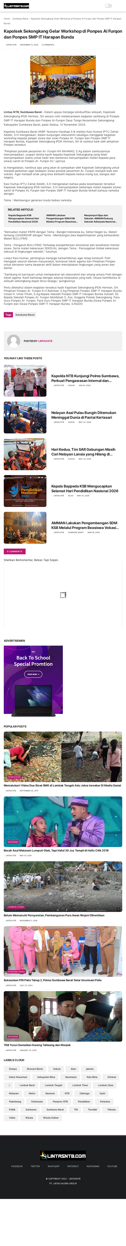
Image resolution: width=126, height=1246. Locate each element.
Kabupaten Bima (46, 1077)
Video (12, 1117)
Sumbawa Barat (20, 18)
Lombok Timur (80, 1085)
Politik (12, 1109)
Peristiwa (105, 1101)
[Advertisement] (63, 1222)
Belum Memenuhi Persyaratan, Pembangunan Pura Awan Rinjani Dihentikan (54, 915)
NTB (67, 1093)
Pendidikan (14, 777)
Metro (32, 1093)
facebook (17, 1166)
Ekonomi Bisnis (35, 1068)
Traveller (92, 1109)
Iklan (70, 496)
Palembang (15, 1101)
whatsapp (53, 1166)
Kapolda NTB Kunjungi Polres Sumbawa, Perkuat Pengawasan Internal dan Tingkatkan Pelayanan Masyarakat (85, 378)
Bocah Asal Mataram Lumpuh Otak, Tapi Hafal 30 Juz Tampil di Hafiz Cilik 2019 (56, 850)
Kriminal (112, 1077)
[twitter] (13, 323)
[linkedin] (33, 323)
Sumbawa (31, 1109)
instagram (93, 1166)
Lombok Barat (27, 1085)
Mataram (13, 842)
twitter (35, 1166)
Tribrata (111, 1109)
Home (7, 18)
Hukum (71, 385)
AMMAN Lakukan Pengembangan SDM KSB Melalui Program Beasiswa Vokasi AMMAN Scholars (61, 218)
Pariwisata (37, 1101)
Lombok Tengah (53, 1085)
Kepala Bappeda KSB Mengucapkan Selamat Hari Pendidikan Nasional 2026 (23, 218)
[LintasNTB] (16, 7)
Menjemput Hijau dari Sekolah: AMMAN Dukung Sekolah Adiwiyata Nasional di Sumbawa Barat (99, 218)
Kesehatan (71, 1077)
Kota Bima (92, 1077)
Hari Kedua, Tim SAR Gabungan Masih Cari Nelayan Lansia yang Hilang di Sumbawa (83, 451)
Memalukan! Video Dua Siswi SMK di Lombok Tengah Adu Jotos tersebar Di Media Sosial (62, 785)
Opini (102, 1093)
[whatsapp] (20, 323)
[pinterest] (26, 323)
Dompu (13, 1068)
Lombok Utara (16, 907)
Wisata (29, 1117)
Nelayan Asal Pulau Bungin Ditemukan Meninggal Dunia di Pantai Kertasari (83, 415)
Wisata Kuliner (51, 1117)
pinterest (73, 1166)
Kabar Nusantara (18, 1077)
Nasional (50, 1093)
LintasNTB (74, 1178)
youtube (112, 1166)
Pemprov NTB (60, 1101)
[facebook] (7, 323)
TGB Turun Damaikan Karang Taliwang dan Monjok (37, 1045)
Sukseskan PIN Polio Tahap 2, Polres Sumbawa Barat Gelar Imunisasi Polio (53, 980)
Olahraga (84, 1093)
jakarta (90, 1068)
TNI (76, 1109)
